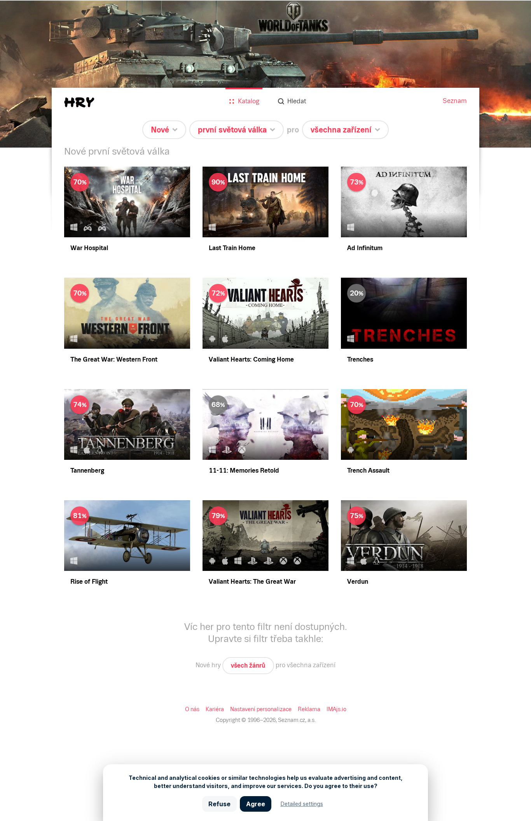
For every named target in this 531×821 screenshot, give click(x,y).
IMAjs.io (336, 709)
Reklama (309, 709)
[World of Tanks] (265, 74)
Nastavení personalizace (261, 709)
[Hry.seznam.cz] (79, 102)
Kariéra (215, 709)
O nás (192, 709)
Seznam (455, 100)
